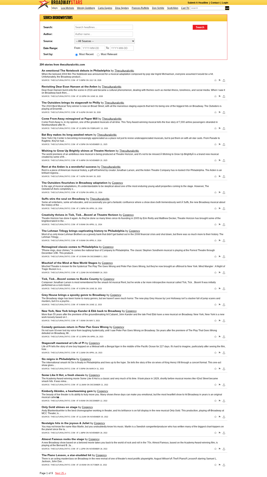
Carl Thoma (183, 8)
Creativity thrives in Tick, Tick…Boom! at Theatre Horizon (80, 214)
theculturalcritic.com (63, 80)
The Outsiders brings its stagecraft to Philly (71, 102)
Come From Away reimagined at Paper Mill (70, 118)
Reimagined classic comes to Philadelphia (70, 246)
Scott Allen (168, 8)
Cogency (117, 182)
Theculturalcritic (124, 70)
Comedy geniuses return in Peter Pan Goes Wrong (75, 326)
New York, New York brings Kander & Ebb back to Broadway (81, 310)
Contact (215, 2)
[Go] (227, 8)
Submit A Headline (198, 2)
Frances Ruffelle (136, 8)
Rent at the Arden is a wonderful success (69, 166)
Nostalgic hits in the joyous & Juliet (66, 423)
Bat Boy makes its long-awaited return (67, 134)
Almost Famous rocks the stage (63, 439)
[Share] (223, 80)
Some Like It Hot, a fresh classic (63, 375)
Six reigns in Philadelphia (59, 359)
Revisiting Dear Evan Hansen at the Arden (69, 86)
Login (225, 2)
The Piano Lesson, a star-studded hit (66, 455)
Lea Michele (63, 8)
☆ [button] (215, 80)
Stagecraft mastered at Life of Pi (63, 343)
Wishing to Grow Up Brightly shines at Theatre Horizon (78, 150)
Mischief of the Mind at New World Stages (69, 262)
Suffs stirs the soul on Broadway (63, 198)
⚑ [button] (219, 80)
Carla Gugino (101, 8)
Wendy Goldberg (82, 8)
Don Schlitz (154, 8)
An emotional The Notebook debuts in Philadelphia (76, 70)
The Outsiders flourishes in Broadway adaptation (75, 182)
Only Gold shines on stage (59, 407)
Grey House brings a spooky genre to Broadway (74, 294)
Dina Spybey (118, 8)
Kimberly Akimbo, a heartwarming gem (67, 391)
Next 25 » (60, 473)
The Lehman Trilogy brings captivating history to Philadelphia (83, 230)
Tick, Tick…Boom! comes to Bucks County (70, 278)
